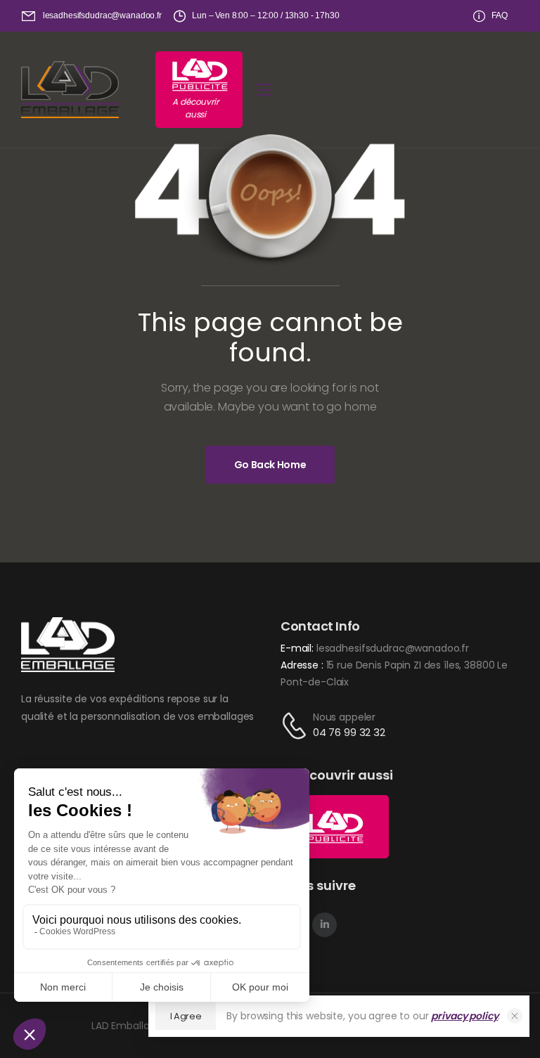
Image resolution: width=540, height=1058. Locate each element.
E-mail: (297, 648)
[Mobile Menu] (264, 90)
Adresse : (303, 665)
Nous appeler (344, 717)
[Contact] (297, 726)
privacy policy (464, 1016)
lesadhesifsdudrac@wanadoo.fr (392, 648)
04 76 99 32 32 (349, 732)
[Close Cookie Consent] (514, 1016)
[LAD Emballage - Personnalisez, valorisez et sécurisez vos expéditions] (70, 90)
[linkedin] (324, 924)
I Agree (186, 1016)
